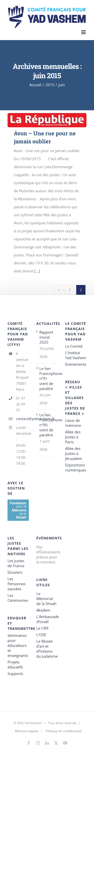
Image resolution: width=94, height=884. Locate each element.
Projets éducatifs (15, 664)
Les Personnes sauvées (17, 583)
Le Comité (73, 346)
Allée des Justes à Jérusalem (73, 453)
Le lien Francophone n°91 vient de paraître (47, 378)
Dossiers (15, 572)
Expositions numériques (75, 467)
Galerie (53, 120)
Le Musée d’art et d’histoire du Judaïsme (47, 649)
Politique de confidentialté (64, 731)
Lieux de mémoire (73, 423)
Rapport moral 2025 (46, 337)
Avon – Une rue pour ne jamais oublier (40, 120)
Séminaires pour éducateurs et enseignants (18, 645)
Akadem (43, 610)
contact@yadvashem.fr (22, 418)
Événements (75, 364)
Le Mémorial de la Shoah (46, 598)
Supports (15, 673)
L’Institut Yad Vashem (75, 355)
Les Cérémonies (18, 598)
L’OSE (41, 634)
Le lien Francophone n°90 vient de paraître (47, 424)
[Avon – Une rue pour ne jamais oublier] (47, 120)
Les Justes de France (16, 563)
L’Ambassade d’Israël (47, 619)
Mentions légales (27, 731)
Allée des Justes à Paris (72, 436)
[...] (37, 270)
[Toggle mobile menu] (83, 32)
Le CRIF (42, 628)
